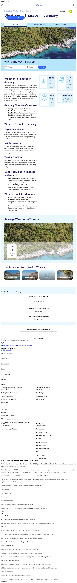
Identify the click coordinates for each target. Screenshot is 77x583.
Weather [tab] (16, 24)
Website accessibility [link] (7, 396)
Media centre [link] (4, 406)
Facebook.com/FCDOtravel (58, 472)
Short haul (4, 379)
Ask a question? (38, 338)
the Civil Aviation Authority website (14, 579)
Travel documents (6, 493)
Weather (15, 11)
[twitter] (10, 345)
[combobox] (38, 334)
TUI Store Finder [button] (38, 301)
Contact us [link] (38, 311)
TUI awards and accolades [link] (9, 419)
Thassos (28, 11)
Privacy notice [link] (5, 389)
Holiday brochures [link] (41, 442)
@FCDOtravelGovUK (35, 472)
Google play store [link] (41, 396)
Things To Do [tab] (38, 24)
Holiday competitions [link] (42, 448)
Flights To (4, 358)
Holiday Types (5, 364)
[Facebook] (4, 345)
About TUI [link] (39, 389)
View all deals (15, 18)
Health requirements (7, 500)
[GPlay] (3, 350)
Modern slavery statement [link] (8, 399)
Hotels (3, 384)
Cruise (3, 369)
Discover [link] (39, 452)
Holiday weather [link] (41, 445)
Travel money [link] (40, 429)
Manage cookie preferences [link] (9, 429)
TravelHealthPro (9, 504)
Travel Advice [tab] (61, 24)
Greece (22, 11)
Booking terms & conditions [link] (9, 393)
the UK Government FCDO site (12, 476)
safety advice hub (11, 508)
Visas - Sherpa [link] (40, 455)
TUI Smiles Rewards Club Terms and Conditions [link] (15, 422)
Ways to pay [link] (4, 402)
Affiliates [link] (3, 412)
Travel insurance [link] (41, 425)
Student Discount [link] (41, 458)
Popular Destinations (7, 353)
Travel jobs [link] (4, 409)
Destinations (8, 11)
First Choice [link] (39, 439)
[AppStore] (9, 350)
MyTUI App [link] (40, 393)
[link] (39, 5)
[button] (74, 5)
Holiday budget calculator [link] (44, 435)
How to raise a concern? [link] (8, 415)
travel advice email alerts (19, 479)
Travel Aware (5, 489)
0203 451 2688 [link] (38, 319)
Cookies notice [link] (5, 425)
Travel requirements (6, 497)
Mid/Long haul (5, 374)
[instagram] (23, 345)
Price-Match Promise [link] (42, 432)
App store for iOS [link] (41, 399)
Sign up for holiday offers (20, 340)
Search (42, 67)
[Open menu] (3, 5)
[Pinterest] (30, 345)
